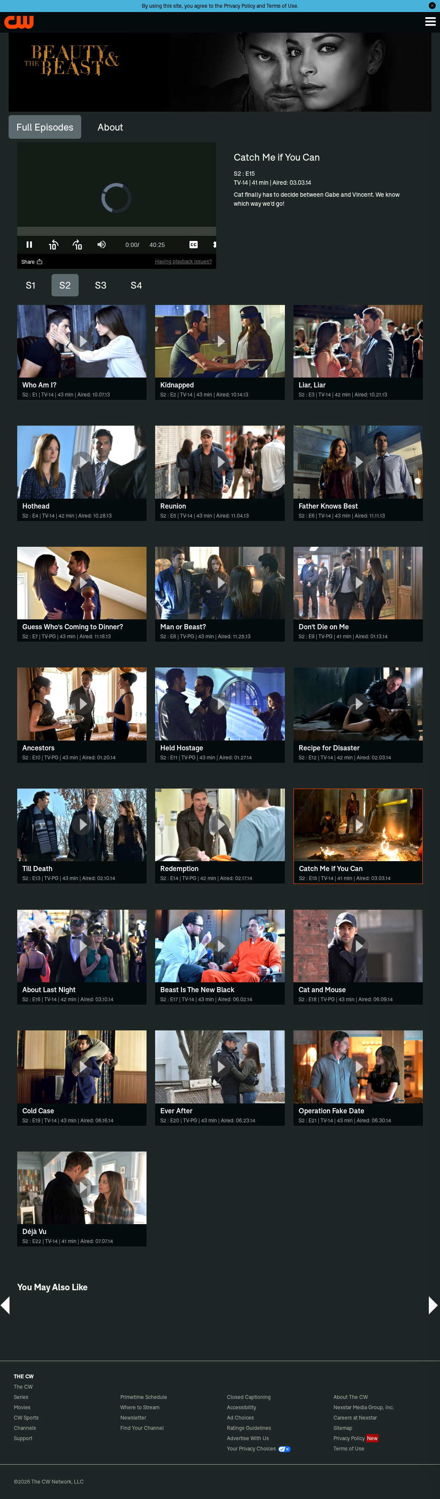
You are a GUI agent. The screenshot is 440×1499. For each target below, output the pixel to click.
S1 (30, 285)
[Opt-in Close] (432, 5)
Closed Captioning (249, 1397)
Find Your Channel (142, 1428)
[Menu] (430, 21)
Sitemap (342, 1428)
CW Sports (26, 1417)
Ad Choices (240, 1417)
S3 (101, 285)
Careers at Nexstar (355, 1417)
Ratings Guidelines (249, 1428)
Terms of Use (281, 6)
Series (21, 1397)
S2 (65, 285)
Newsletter (133, 1417)
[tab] (45, 126)
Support (23, 1438)
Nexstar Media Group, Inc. (363, 1407)
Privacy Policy (239, 6)
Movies (22, 1407)
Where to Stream (139, 1407)
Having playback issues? (183, 261)
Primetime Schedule (143, 1397)
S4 (136, 285)
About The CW (350, 1397)
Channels (25, 1428)
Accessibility (241, 1407)
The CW (15, 20)
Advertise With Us (248, 1438)
